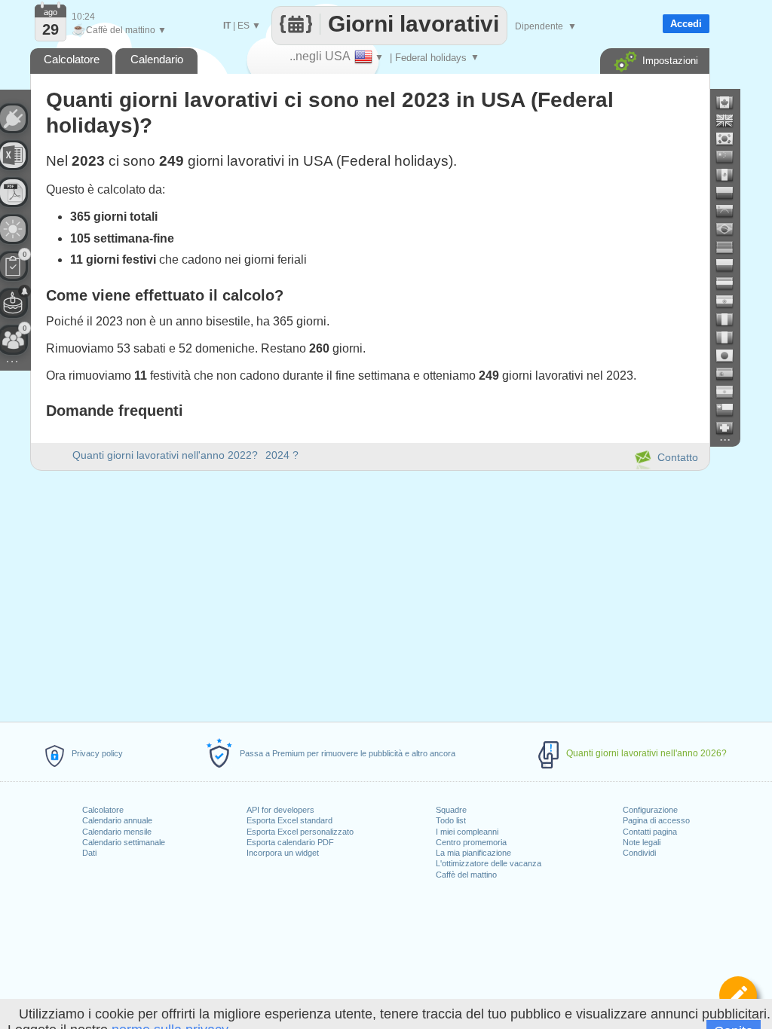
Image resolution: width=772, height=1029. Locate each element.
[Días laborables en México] (730, 175)
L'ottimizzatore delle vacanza (488, 863)
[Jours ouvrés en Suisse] (730, 428)
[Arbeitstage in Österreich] (730, 283)
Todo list (451, 820)
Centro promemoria (471, 842)
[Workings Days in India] (730, 301)
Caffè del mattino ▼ (119, 30)
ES (243, 25)
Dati (89, 852)
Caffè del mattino (466, 874)
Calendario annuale (117, 820)
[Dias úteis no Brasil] (730, 229)
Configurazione (650, 809)
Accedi (686, 23)
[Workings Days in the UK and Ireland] (730, 120)
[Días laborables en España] (730, 374)
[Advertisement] (369, 593)
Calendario (156, 59)
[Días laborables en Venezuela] (730, 211)
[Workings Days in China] (730, 157)
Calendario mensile (117, 831)
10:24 (83, 16)
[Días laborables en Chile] (730, 410)
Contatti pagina (650, 831)
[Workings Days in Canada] (730, 102)
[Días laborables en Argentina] (730, 392)
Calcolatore (103, 809)
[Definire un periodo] (738, 995)
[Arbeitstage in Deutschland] (730, 247)
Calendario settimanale (123, 842)
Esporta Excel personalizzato (300, 831)
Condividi (639, 852)
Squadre (451, 809)
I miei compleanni (467, 831)
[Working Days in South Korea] (730, 139)
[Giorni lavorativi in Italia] (730, 337)
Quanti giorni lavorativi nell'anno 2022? (165, 455)
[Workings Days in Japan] (730, 356)
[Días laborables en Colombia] (730, 193)
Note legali (641, 842)
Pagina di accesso (656, 820)
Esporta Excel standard (289, 820)
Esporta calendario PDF (290, 842)
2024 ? (282, 455)
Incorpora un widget (283, 852)
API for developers (280, 809)
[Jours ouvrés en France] (730, 319)
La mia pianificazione (473, 852)
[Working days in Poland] (730, 265)
